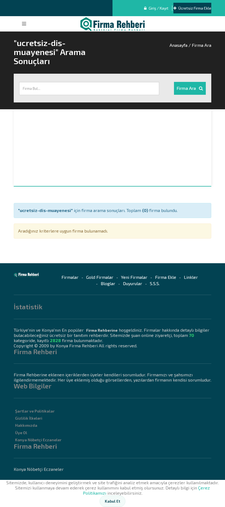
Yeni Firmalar (134, 277)
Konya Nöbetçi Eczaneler (38, 439)
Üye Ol (21, 432)
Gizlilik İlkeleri (28, 418)
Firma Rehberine (102, 330)
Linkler (191, 277)
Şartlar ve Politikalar (35, 411)
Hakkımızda (26, 425)
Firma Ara (187, 88)
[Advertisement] (112, 147)
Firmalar (69, 277)
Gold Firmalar (99, 277)
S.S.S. (155, 283)
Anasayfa (178, 45)
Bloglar (108, 283)
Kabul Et (112, 501)
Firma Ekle (165, 277)
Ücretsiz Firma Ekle (194, 8)
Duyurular (132, 283)
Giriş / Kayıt (158, 8)
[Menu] (24, 23)
